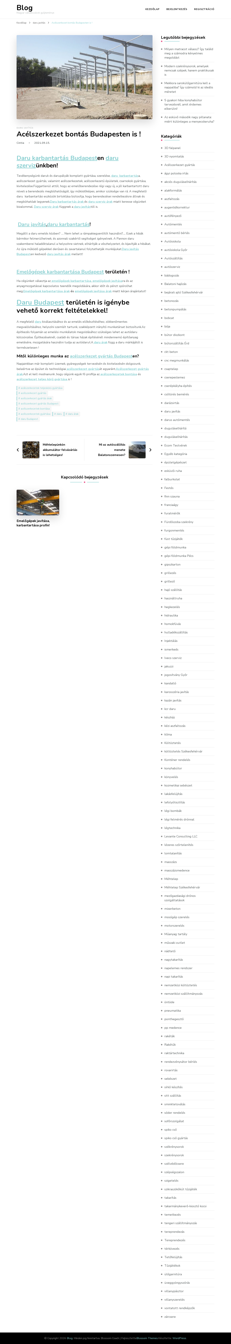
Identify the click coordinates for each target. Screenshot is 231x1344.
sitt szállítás (172, 1096)
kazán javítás (172, 700)
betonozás (171, 301)
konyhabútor (173, 768)
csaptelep (171, 369)
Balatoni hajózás (175, 284)
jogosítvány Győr (175, 675)
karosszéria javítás (176, 692)
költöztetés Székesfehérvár (183, 751)
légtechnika (172, 828)
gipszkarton (172, 564)
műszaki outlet (174, 943)
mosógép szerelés (176, 917)
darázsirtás (171, 403)
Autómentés (173, 224)
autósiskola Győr (175, 250)
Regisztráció (204, 9)
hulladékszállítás (176, 632)
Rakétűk (170, 1045)
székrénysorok (174, 1147)
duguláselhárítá (175, 428)
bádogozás (171, 275)
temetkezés (172, 1215)
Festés (169, 488)
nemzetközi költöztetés (180, 985)
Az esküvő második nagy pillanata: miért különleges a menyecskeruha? (189, 119)
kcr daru (170, 709)
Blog (25, 8)
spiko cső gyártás (176, 1138)
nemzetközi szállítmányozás (183, 994)
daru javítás (25, 127)
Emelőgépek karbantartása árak (46, 291)
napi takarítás (173, 977)
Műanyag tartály (175, 934)
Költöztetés (172, 743)
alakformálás (173, 190)
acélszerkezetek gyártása (35, 414)
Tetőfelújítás (173, 1257)
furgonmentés (174, 530)
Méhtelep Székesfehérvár (182, 887)
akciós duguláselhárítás (180, 182)
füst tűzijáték (173, 539)
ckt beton (171, 352)
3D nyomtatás (174, 156)
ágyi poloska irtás (176, 173)
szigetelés (171, 1181)
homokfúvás (172, 624)
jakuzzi (168, 666)
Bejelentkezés (176, 9)
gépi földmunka (175, 547)
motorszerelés (174, 926)
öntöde (169, 1002)
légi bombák (173, 811)
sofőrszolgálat (174, 1121)
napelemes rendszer (178, 968)
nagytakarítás (173, 960)
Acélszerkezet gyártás (179, 165)
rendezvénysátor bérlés (180, 1062)
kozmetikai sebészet (178, 785)
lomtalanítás (173, 853)
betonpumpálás (175, 309)
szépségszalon (174, 1172)
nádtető (170, 951)
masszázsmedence (177, 870)
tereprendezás (174, 1232)
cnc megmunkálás (176, 360)
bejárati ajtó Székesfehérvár (183, 292)
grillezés (170, 573)
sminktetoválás (174, 1104)
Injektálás (171, 641)
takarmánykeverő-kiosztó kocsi (185, 1206)
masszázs (170, 862)
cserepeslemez (174, 377)
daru (59, 414)
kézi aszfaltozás (175, 726)
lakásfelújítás (173, 794)
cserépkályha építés (178, 386)
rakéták (169, 1036)
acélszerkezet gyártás (33, 393)
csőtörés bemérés (176, 394)
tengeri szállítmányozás (180, 1223)
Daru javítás (32, 224)
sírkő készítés (173, 1087)
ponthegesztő (174, 1019)
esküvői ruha (173, 471)
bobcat (169, 318)
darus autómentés (177, 420)
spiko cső (170, 1130)
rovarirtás (171, 1070)
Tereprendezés (174, 1240)
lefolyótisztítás (174, 802)
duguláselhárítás (176, 437)
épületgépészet (175, 462)
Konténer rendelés (177, 760)
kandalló (170, 683)
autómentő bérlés (177, 233)
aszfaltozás (171, 199)
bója (167, 326)
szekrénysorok (174, 1155)
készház (169, 717)
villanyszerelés (174, 1300)
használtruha (173, 598)
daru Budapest (29, 419)
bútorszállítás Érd (176, 343)
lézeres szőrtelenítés (178, 845)
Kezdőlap (152, 9)
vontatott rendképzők (179, 1308)
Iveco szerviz (173, 658)
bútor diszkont (174, 335)
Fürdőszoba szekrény (178, 522)
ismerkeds (171, 649)
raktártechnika (174, 1053)
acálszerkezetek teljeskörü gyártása (41, 388)
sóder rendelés (174, 1113)
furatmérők (172, 513)
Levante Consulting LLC (181, 836)
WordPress (179, 1338)
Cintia (20, 143)
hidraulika (171, 615)
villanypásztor (174, 1291)
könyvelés (171, 777)
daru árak (73, 414)
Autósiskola (172, 241)
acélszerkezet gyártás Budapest (40, 403)
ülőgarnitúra (173, 1274)
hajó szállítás (173, 590)
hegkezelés (172, 607)
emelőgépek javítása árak (93, 291)
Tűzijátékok (172, 1266)
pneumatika (172, 1011)
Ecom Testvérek (175, 445)
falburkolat (172, 479)
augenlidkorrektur (177, 207)
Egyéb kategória (175, 454)
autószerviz (172, 267)
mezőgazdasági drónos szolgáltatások (180, 898)
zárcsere (170, 1317)
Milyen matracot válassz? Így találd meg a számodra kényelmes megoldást (188, 53)
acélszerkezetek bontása (35, 408)
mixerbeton (172, 909)
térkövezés (171, 1249)
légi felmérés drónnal (179, 819)
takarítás (170, 1198)
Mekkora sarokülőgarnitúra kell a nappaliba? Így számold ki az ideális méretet (188, 87)
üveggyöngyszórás (177, 1283)
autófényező (172, 216)
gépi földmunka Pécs (178, 556)
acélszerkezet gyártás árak (36, 398)
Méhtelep (171, 879)
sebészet (170, 1079)
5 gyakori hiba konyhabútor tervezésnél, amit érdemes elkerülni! (183, 104)
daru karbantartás (68, 224)
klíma (168, 734)
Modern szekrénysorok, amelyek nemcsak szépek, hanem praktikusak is (189, 70)
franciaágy (171, 505)
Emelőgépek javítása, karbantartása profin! (33, 523)
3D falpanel (172, 148)
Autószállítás (173, 258)
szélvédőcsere (174, 1164)
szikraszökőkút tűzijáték (180, 1189)
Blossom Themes (147, 1338)
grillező (169, 581)
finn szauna (172, 496)
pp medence (173, 1028)
